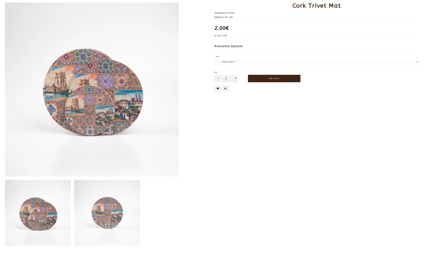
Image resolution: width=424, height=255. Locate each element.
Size (217, 57)
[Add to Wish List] (217, 89)
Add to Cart (274, 78)
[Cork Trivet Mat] (107, 89)
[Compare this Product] (225, 89)
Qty (215, 72)
